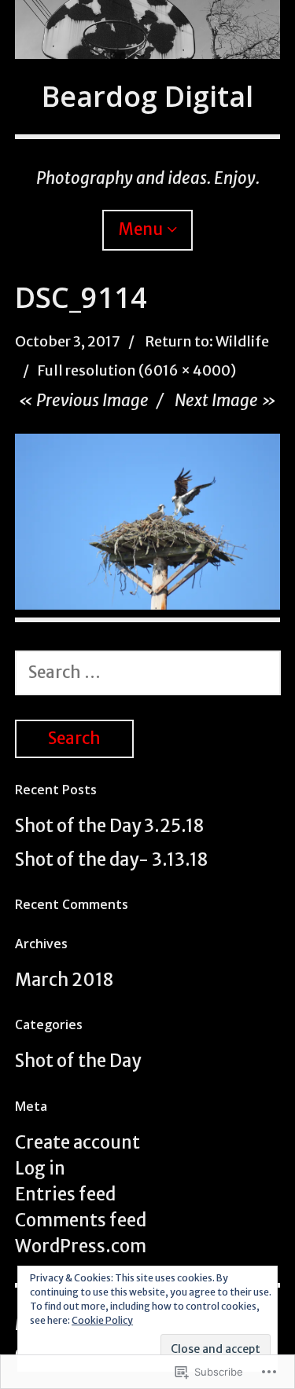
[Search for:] (148, 672)
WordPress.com (80, 1246)
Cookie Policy (102, 1320)
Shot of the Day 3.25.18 (110, 826)
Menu (140, 229)
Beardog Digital (147, 96)
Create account (77, 1142)
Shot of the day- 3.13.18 (111, 859)
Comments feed (80, 1220)
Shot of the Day (78, 1061)
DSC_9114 (81, 297)
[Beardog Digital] (148, 29)
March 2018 (64, 980)
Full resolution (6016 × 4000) (136, 370)
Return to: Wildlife (207, 341)
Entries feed (65, 1194)
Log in (40, 1168)
